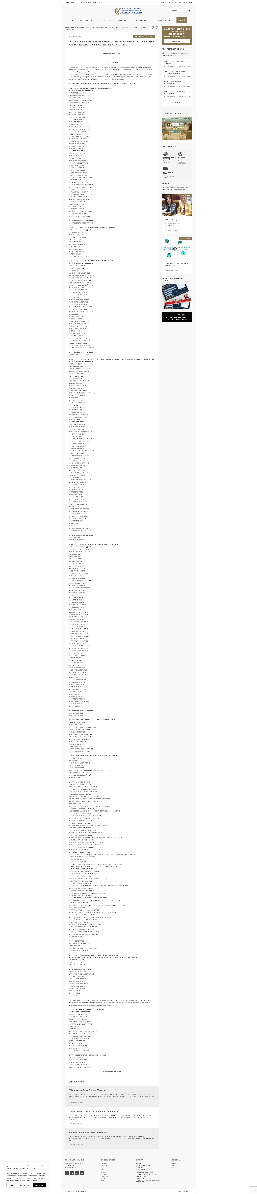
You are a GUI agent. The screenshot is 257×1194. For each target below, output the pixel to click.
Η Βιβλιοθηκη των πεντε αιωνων (146, 1171)
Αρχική (67, 27)
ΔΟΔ (102, 1167)
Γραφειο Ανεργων (163, 20)
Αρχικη (138, 1164)
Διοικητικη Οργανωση (143, 1165)
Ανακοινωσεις (86, 20)
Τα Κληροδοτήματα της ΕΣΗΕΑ (169, 159)
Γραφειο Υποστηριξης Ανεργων (146, 1174)
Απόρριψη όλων (25, 1185)
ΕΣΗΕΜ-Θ (103, 1173)
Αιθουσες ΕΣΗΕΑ (173, 114)
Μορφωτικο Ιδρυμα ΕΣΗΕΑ (144, 1173)
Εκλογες (151, 36)
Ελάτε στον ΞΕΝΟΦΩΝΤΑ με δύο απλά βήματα (176, 265)
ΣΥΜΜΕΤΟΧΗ (176, 41)
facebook (67, 1173)
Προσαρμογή (12, 1185)
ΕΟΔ (102, 1169)
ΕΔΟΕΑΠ (103, 1164)
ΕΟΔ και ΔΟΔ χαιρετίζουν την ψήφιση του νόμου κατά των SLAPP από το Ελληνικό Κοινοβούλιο (175, 223)
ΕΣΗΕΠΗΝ (104, 1174)
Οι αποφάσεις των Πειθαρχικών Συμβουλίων (184, 160)
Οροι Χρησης (140, 1182)
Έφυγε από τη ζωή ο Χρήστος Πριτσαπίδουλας (174, 92)
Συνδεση (189, 2)
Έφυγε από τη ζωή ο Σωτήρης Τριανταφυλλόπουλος (94, 1111)
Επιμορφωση (141, 20)
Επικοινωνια (97, 2)
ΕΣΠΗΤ (103, 1178)
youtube (82, 1173)
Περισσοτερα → (176, 102)
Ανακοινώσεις (76, 27)
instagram (77, 1173)
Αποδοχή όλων (39, 1185)
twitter (72, 1173)
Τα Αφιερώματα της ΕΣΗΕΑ (169, 174)
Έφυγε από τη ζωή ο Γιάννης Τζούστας (87, 1090)
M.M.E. (102, 1180)
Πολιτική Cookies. (31, 1180)
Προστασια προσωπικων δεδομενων (148, 1180)
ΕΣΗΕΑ (128, 11)
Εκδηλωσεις (123, 20)
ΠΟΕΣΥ (103, 1171)
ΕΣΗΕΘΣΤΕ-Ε (105, 1176)
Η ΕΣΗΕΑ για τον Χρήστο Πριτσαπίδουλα (88, 1132)
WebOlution (187, 1191)
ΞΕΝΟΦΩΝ (104, 1165)
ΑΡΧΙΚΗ (72, 20)
